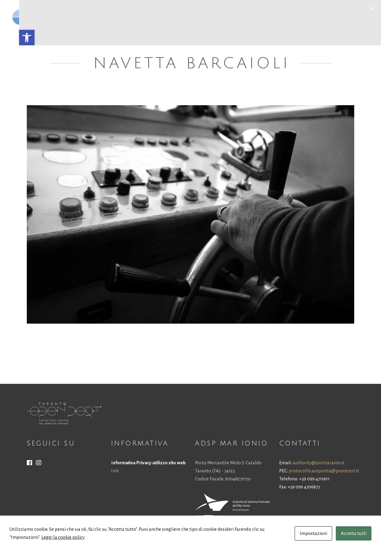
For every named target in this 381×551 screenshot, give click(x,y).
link (115, 470)
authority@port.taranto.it (318, 462)
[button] (27, 37)
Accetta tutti (353, 533)
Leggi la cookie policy (63, 537)
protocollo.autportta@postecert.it (324, 470)
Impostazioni (313, 533)
